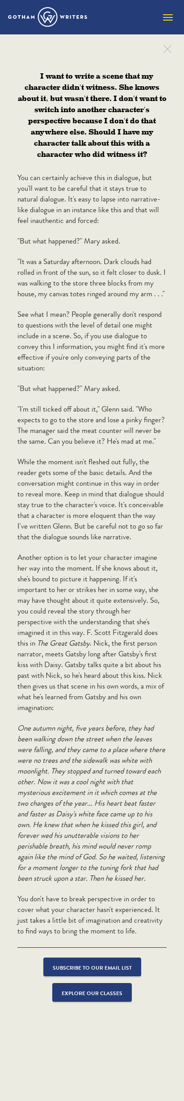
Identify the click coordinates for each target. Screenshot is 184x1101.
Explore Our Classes (92, 993)
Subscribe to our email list (92, 967)
